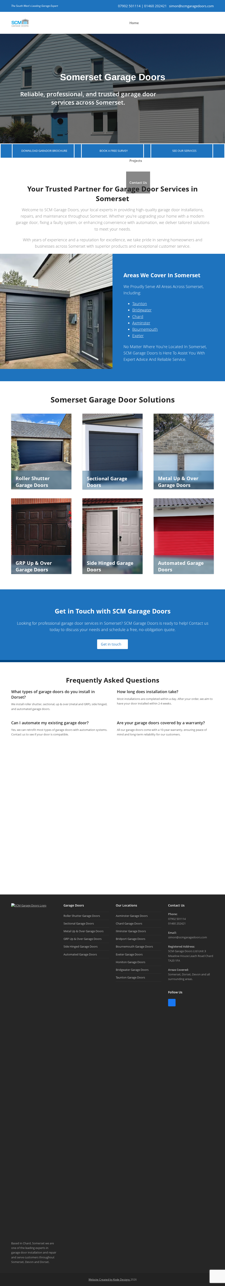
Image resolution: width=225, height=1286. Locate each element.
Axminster (141, 323)
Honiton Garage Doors (130, 962)
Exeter (138, 335)
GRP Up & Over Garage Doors (83, 939)
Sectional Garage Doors (79, 923)
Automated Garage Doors (80, 954)
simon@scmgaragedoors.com (191, 6)
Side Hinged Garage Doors (81, 946)
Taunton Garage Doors (130, 977)
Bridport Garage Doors (130, 939)
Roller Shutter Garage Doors (82, 916)
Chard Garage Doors (129, 923)
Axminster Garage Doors (132, 916)
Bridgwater (142, 310)
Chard (137, 316)
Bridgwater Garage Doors (132, 970)
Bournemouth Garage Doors (134, 946)
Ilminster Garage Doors (131, 931)
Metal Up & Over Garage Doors (83, 931)
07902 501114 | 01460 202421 (142, 6)
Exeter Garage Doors (129, 954)
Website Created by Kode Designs (110, 1279)
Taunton (139, 303)
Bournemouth (145, 329)
